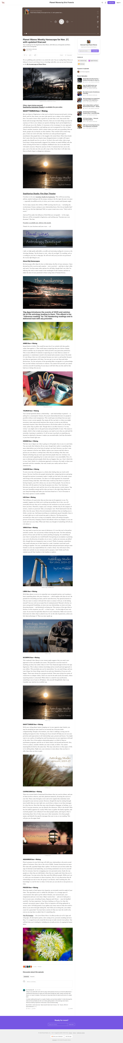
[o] (79, 80)
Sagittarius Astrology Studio (33, 107)
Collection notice (81, 1033)
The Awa (27, 312)
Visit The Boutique (28, 916)
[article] (89, 80)
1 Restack (39, 966)
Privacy (70, 1033)
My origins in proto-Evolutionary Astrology (91, 92)
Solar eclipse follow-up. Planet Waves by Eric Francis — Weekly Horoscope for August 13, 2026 (91, 105)
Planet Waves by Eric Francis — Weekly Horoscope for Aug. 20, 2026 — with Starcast (91, 79)
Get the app (68, 1036)
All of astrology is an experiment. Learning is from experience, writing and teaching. (91, 99)
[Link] (21, 106)
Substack (54, 1040)
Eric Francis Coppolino (31, 49)
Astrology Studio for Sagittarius (45, 197)
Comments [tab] (26, 976)
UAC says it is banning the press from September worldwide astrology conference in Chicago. (91, 125)
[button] (51, 22)
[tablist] (29, 976)
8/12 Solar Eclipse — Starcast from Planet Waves (90, 119)
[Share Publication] (105, 2)
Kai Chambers (29, 990)
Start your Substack (58, 1036)
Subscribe (111, 2)
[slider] (61, 33)
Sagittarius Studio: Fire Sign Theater (39, 193)
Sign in (118, 2)
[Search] (102, 2)
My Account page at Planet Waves (36, 64)
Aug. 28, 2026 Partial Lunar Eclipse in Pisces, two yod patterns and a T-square (90, 86)
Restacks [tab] (32, 976)
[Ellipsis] (72, 990)
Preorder (25, 223)
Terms (74, 1033)
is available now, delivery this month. (39, 223)
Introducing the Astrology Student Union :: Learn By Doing (91, 112)
